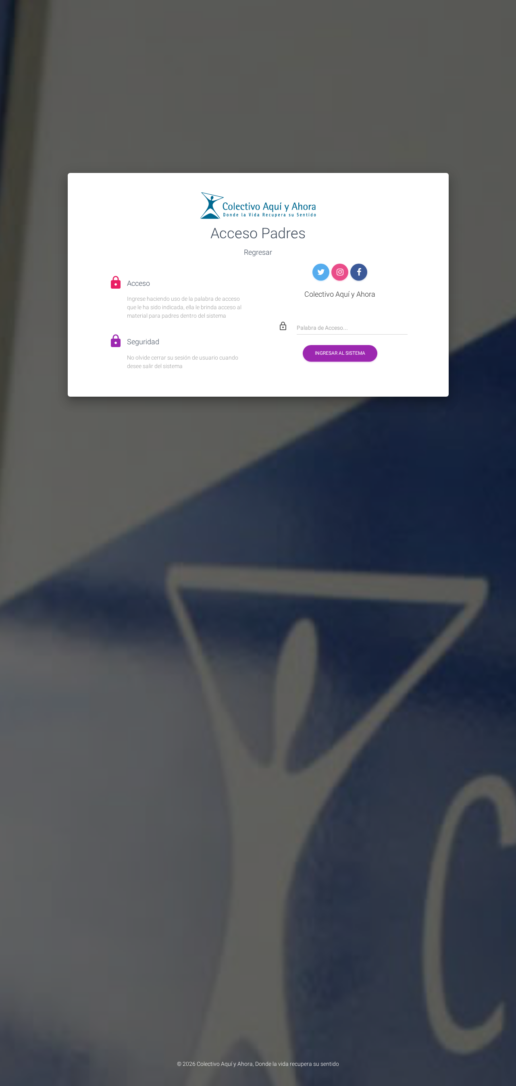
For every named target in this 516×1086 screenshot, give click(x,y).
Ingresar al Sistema (340, 353)
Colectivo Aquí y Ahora (225, 1064)
